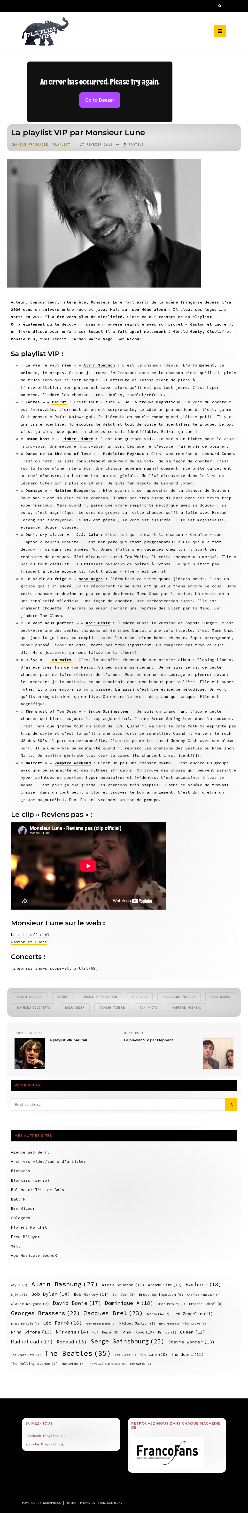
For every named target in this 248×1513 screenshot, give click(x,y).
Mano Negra (91, 578)
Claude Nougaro (30, 1304)
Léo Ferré (62, 1323)
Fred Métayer (25, 1236)
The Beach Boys (26, 1355)
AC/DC (19, 1285)
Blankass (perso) (30, 1180)
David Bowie (77, 1303)
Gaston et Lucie (29, 941)
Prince (167, 1332)
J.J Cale (139, 997)
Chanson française (29, 144)
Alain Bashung (64, 1284)
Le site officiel (30, 934)
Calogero (20, 1217)
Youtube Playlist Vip (44, 1444)
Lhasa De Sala (25, 1323)
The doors (187, 1354)
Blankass (20, 1170)
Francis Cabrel (206, 1304)
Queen (192, 1332)
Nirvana (72, 1332)
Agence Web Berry (30, 1152)
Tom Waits (60, 659)
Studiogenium (109, 1502)
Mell (16, 1246)
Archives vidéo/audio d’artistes (48, 1161)
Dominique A (129, 1303)
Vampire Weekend (72, 762)
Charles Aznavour (204, 1294)
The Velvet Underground (107, 1363)
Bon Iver (124, 1295)
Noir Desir (75, 1008)
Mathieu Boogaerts (75, 490)
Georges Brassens (45, 1313)
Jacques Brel (113, 1313)
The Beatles (78, 1353)
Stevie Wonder (191, 1342)
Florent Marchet (29, 1227)
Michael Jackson (137, 1323)
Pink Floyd (138, 1332)
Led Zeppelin (193, 1313)
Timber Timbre (77, 438)
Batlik (18, 1199)
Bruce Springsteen (109, 711)
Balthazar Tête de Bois (37, 1189)
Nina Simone (31, 1332)
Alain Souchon (99, 365)
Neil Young (169, 1323)
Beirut (59, 401)
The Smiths (73, 1363)
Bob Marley (91, 1294)
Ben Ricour (23, 1208)
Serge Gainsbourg (127, 1341)
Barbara (203, 1284)
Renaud (72, 1342)
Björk (19, 1295)
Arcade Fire (165, 1285)
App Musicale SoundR (34, 1255)
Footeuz (136, 144)
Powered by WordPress (42, 1502)
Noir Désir (98, 622)
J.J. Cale (87, 534)
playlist (61, 144)
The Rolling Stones (34, 1363)
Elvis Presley (171, 1304)
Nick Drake (194, 1323)
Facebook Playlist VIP (45, 1436)
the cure (153, 1354)
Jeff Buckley (158, 1314)
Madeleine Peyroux (123, 453)
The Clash (125, 1355)
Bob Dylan (50, 1294)
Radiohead (32, 1341)
